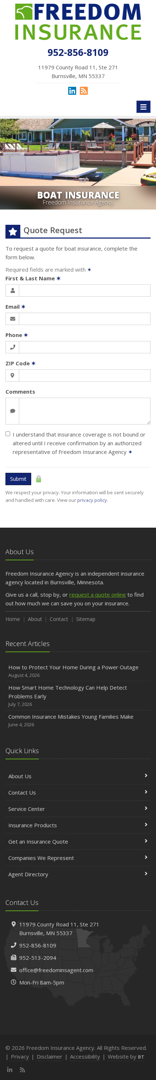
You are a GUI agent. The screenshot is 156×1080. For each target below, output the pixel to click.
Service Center (26, 808)
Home (12, 619)
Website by (126, 1056)
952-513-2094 (37, 957)
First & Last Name (33, 278)
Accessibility (85, 1056)
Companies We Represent (41, 857)
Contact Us (22, 792)
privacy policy (92, 500)
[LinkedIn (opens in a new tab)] (72, 90)
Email (15, 306)
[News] (84, 90)
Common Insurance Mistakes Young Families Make (71, 720)
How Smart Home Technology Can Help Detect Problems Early (67, 695)
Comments (20, 391)
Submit (18, 478)
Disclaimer (49, 1056)
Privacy (20, 1056)
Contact (59, 619)
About (35, 619)
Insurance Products (32, 825)
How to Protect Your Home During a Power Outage (73, 670)
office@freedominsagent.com (56, 970)
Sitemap (85, 619)
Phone (16, 334)
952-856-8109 (37, 945)
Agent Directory (28, 874)
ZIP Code (20, 363)
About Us (20, 776)
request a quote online (97, 594)
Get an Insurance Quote (38, 841)
